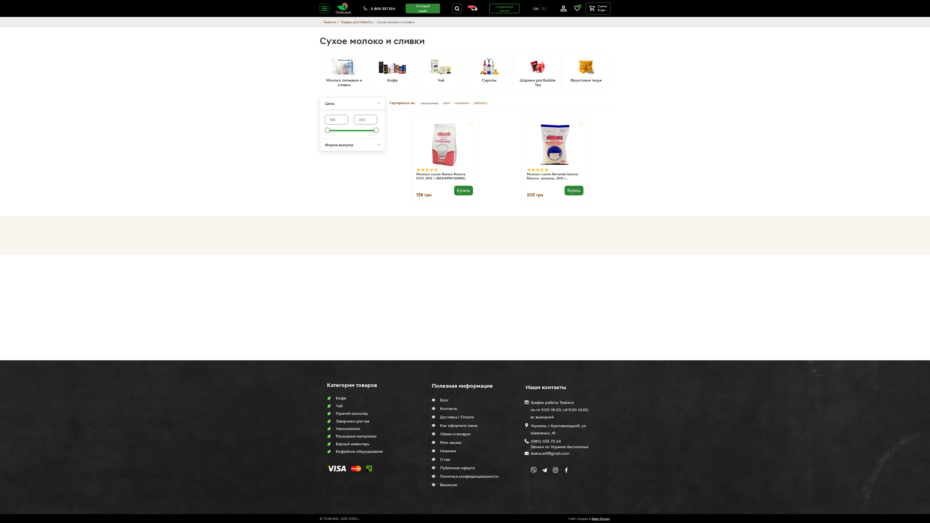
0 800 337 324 (383, 9)
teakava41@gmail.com (550, 453)
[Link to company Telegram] (545, 470)
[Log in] (563, 10)
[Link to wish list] (577, 10)
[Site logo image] (343, 13)
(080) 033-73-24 (546, 441)
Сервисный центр (504, 8)
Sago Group (600, 518)
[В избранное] (470, 124)
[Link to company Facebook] (566, 470)
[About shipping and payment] (472, 9)
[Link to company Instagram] (555, 470)
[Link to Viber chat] (534, 470)
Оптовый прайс (423, 8)
